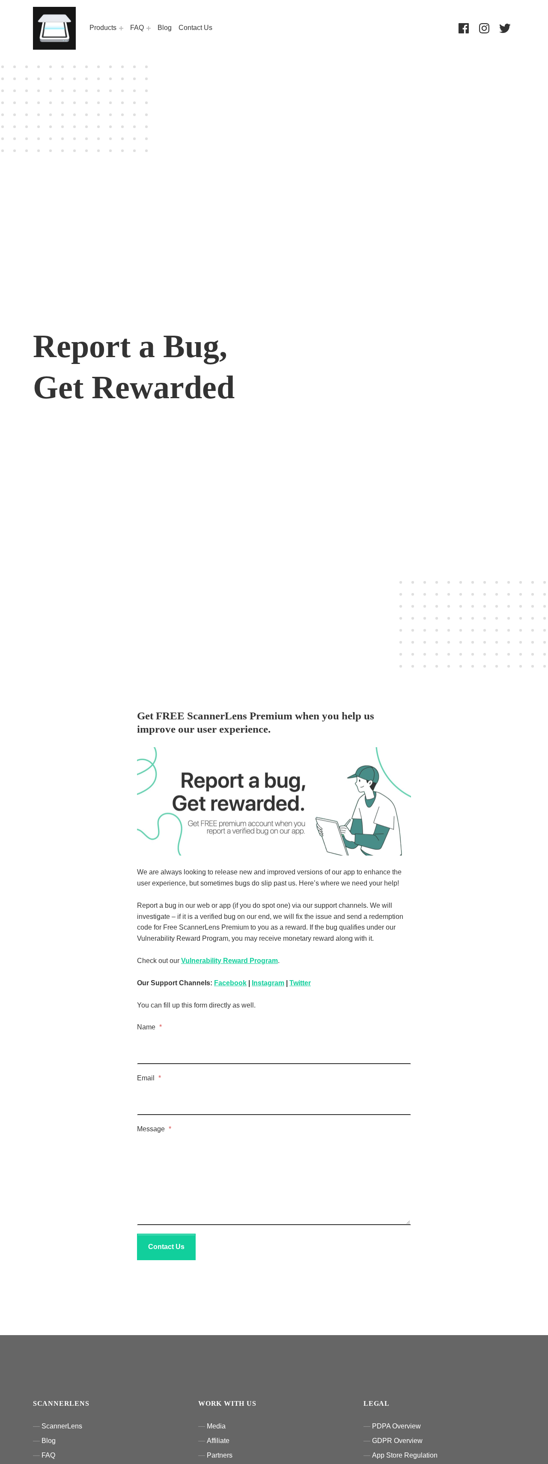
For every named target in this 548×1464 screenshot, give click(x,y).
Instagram (268, 983)
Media (216, 1426)
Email (149, 1078)
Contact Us (195, 27)
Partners (219, 1455)
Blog (165, 27)
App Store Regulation (405, 1455)
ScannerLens (62, 1426)
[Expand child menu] (121, 28)
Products (102, 27)
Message (154, 1129)
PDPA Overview (396, 1426)
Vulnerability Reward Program (229, 960)
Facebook (230, 983)
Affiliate (218, 1440)
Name (149, 1027)
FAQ (137, 27)
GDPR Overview (397, 1440)
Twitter (300, 983)
